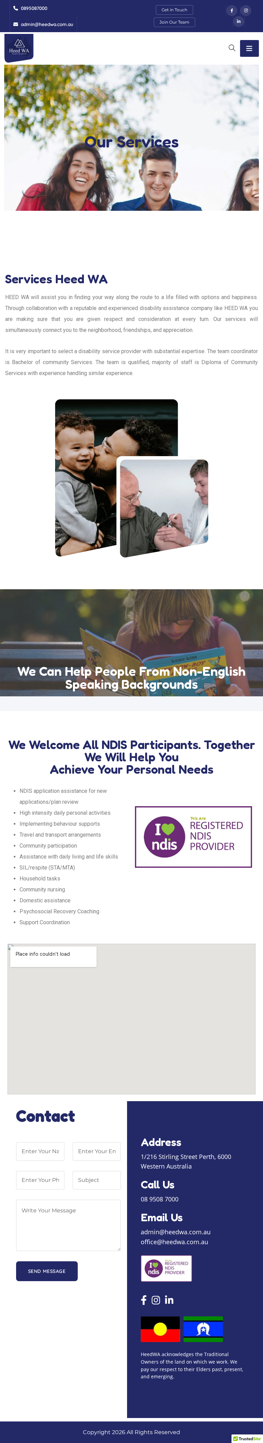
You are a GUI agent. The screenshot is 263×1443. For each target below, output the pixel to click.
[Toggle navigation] (249, 48)
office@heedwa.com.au (174, 1242)
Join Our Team (174, 22)
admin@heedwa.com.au (176, 1232)
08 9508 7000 (159, 1199)
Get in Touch (174, 9)
